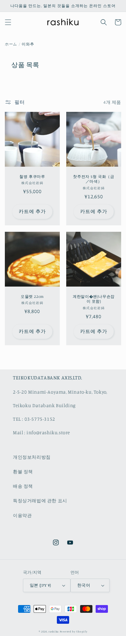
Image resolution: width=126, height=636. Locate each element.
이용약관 (22, 515)
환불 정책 (23, 471)
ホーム (11, 44)
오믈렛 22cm (32, 296)
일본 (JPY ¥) (40, 585)
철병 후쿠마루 (32, 176)
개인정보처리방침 (32, 457)
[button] (8, 22)
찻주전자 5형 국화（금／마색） (93, 179)
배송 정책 (23, 486)
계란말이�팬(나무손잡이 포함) (94, 299)
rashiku (53, 631)
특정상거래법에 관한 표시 (40, 500)
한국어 (83, 585)
